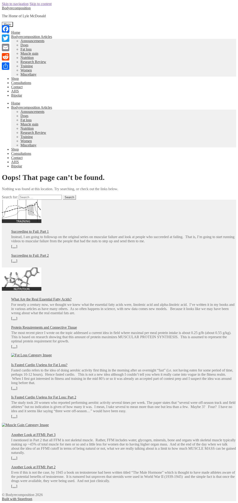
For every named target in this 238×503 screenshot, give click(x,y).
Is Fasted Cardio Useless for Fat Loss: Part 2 (43, 397)
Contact (17, 87)
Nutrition (27, 58)
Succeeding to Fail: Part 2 (30, 255)
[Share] (5, 66)
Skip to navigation (15, 4)
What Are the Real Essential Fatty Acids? (41, 299)
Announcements (32, 41)
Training (26, 66)
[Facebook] (5, 29)
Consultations (21, 83)
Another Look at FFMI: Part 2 (33, 467)
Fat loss (26, 49)
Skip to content (41, 4)
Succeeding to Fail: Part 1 (30, 231)
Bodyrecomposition (16, 8)
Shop (15, 79)
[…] (14, 246)
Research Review (33, 62)
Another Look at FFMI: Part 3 (33, 435)
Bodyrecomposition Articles (31, 37)
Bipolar (16, 95)
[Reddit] (5, 56)
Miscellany (28, 74)
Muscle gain (29, 53)
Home (15, 32)
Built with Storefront (17, 499)
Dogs (24, 45)
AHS (15, 91)
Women (26, 70)
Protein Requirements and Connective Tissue (44, 327)
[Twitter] (5, 38)
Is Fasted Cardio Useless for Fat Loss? (39, 365)
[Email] (5, 47)
